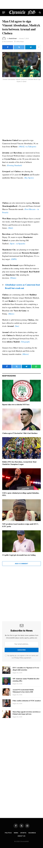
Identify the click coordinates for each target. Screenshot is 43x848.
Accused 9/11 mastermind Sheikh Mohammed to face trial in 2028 (23, 690)
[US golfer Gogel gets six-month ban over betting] (21, 541)
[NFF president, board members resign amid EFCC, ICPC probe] (21, 510)
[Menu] (3, 12)
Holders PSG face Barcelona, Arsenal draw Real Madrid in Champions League (19, 462)
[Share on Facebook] (7, 47)
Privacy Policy (19, 658)
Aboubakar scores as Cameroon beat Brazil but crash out (22, 286)
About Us (21, 836)
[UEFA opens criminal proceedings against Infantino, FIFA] (21, 479)
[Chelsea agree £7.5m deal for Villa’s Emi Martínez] (21, 419)
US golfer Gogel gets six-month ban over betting (19, 555)
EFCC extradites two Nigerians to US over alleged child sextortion (26, 668)
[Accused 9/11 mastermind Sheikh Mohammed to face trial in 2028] (6, 692)
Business (32, 833)
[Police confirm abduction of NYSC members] (6, 703)
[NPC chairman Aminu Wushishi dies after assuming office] (6, 681)
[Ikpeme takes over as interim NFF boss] (21, 390)
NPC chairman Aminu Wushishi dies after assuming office (26, 679)
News (16, 833)
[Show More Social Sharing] (39, 47)
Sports (23, 833)
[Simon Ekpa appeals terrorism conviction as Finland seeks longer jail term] (6, 714)
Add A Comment (21, 563)
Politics (8, 833)
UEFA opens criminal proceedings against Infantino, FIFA (20, 494)
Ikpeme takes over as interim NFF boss (15, 404)
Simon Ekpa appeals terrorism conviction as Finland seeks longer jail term (26, 713)
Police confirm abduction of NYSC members (27, 700)
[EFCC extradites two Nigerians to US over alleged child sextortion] (6, 670)
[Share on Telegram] (30, 47)
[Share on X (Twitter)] (19, 47)
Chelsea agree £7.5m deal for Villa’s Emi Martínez (19, 433)
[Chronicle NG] (22, 12)
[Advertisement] (21, 111)
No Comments (8, 41)
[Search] (39, 12)
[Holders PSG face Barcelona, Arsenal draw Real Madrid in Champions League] (21, 448)
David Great (13, 38)
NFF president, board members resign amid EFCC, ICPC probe (20, 525)
